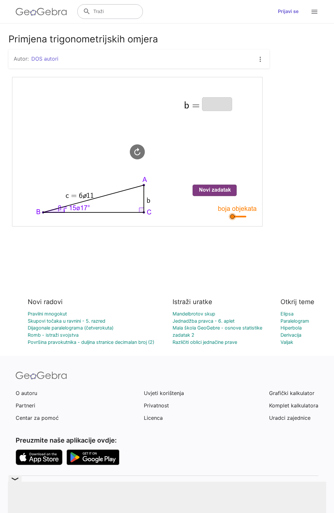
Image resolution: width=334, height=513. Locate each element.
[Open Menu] (314, 12)
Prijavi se (288, 11)
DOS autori (44, 58)
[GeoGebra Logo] (41, 12)
